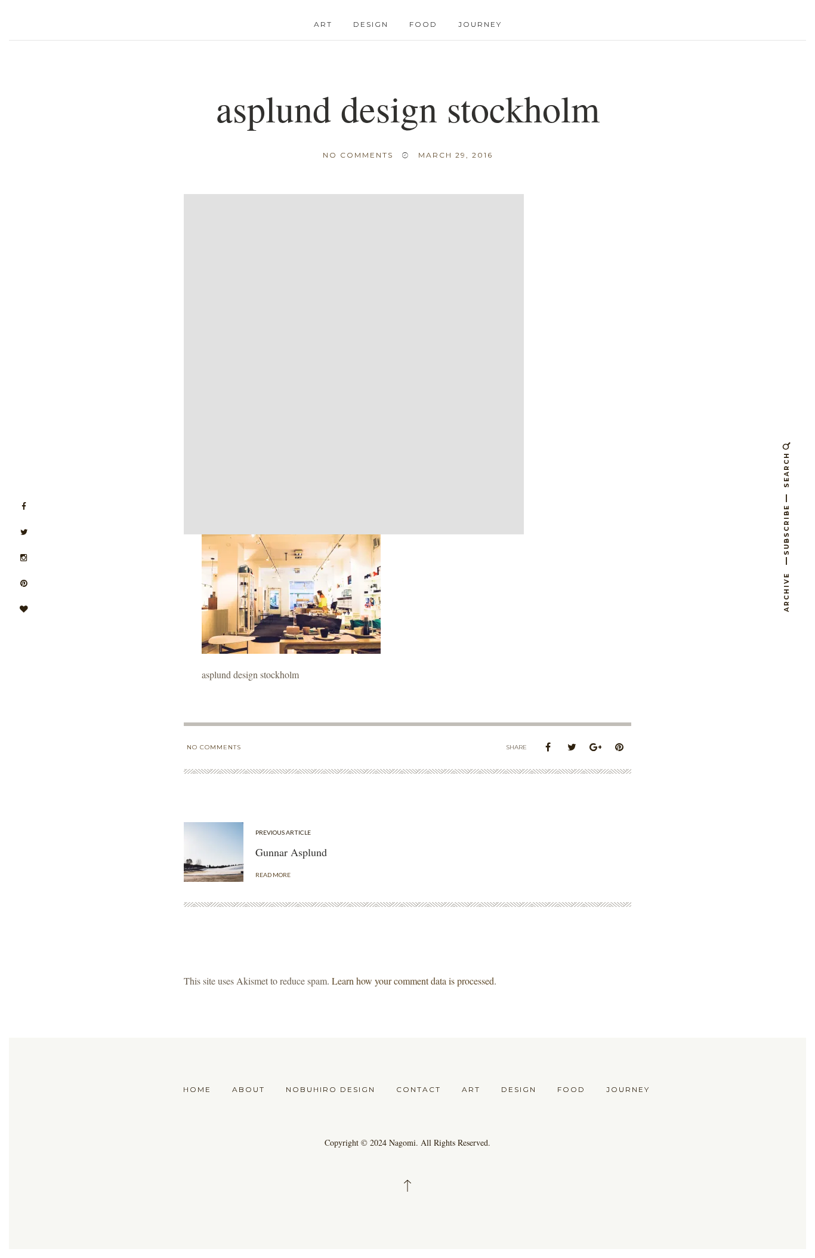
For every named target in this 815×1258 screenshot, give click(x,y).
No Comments (358, 154)
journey (480, 24)
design (370, 24)
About (248, 1089)
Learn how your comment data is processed (413, 980)
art (323, 24)
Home (197, 1089)
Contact (418, 1089)
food (423, 24)
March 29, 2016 (455, 154)
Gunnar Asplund (291, 852)
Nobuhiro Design (330, 1089)
